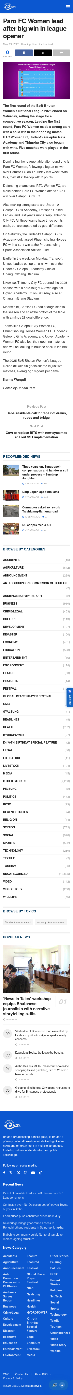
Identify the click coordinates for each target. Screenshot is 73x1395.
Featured (10, 681)
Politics (9, 796)
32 (44, 530)
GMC (6, 704)
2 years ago (31, 483)
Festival (10, 688)
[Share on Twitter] (43, 52)
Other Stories (14, 781)
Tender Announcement (18, 922)
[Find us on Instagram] (25, 1173)
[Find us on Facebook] (4, 1173)
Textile (9, 858)
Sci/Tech (9, 827)
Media (7, 773)
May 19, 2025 (11, 44)
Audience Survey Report (22, 596)
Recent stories (15, 812)
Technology (13, 850)
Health (8, 727)
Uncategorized (15, 874)
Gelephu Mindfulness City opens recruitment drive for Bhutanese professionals (42, 1090)
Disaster (10, 634)
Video (7, 881)
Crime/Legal (13, 611)
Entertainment (15, 657)
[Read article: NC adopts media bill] (11, 528)
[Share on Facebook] (24, 52)
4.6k (45, 497)
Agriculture (13, 567)
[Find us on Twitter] (11, 1172)
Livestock (11, 766)
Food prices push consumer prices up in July (31, 1216)
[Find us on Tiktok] (40, 1172)
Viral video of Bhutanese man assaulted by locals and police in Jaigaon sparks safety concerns (41, 1035)
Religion (10, 819)
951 (45, 483)
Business (10, 603)
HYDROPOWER (13, 735)
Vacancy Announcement (51, 922)
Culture (9, 619)
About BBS (41, 1374)
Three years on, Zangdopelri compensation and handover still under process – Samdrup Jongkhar (45, 472)
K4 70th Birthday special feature (30, 742)
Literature (12, 758)
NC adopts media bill (36, 525)
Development (14, 627)
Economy (10, 642)
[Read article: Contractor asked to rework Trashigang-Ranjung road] (11, 511)
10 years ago (32, 516)
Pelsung (10, 789)
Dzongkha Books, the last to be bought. (39, 1052)
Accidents (11, 560)
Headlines (11, 719)
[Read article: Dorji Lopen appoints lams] (11, 495)
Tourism (9, 866)
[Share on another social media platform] (61, 52)
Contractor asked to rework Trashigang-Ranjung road (41, 509)
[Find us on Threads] (18, 1172)
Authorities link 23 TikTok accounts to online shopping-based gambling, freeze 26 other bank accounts (42, 1070)
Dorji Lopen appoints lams (40, 492)
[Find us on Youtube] (33, 1173)
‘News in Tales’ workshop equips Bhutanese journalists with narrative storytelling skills (26, 1005)
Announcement (15, 575)
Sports (9, 843)
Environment (13, 665)
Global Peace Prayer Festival (27, 696)
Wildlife (10, 897)
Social (8, 835)
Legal (8, 750)
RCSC (7, 804)
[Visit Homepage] (9, 6)
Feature (9, 673)
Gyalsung (11, 711)
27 (45, 516)
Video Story (12, 889)
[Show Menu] (68, 6)
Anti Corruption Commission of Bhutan (35, 583)
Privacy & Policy (13, 1378)
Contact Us (21, 1374)
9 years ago (31, 530)
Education (11, 650)
